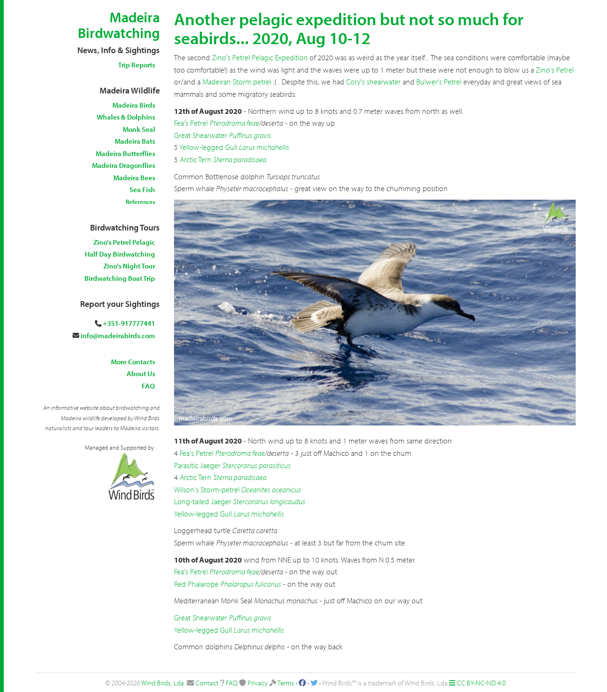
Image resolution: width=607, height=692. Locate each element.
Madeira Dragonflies (123, 165)
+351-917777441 (129, 323)
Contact (207, 682)
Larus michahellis (264, 147)
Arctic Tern (196, 159)
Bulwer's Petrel (438, 81)
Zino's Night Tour (129, 265)
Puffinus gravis (250, 135)
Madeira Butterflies (125, 153)
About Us (141, 373)
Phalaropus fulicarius (251, 584)
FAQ (148, 385)
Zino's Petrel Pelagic (124, 242)
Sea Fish (142, 189)
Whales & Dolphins (126, 116)
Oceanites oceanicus (271, 489)
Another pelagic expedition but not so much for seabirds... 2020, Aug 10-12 (349, 28)
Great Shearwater (200, 135)
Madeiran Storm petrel (236, 81)
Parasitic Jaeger (197, 465)
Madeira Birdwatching (119, 25)
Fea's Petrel (191, 123)
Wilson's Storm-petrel (206, 489)
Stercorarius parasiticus (256, 465)
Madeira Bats (135, 141)
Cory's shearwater (373, 81)
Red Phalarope (196, 584)
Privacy (258, 682)
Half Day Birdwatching (120, 253)
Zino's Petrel (555, 69)
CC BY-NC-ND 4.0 (481, 682)
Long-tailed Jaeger (202, 501)
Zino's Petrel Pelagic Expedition (260, 57)
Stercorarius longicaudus (269, 501)
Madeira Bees (134, 177)
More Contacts (133, 361)
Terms (285, 682)
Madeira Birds (133, 105)
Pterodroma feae (234, 123)
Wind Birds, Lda (162, 682)
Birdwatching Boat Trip (119, 278)
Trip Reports (136, 64)
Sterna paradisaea (240, 159)
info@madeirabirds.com (118, 335)
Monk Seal (139, 129)
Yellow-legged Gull (208, 147)
